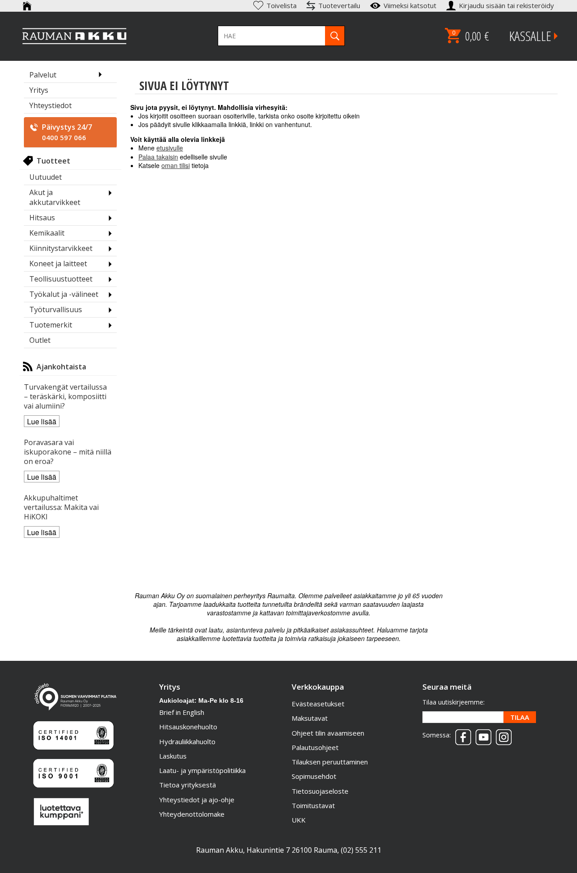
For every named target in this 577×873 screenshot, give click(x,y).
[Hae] (334, 35)
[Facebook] (461, 734)
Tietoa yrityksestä (187, 784)
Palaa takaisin (158, 156)
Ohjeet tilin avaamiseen (328, 732)
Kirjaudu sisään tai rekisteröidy (507, 5)
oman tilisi (175, 165)
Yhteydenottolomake (191, 813)
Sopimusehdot (314, 776)
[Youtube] (481, 734)
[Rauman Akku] (75, 36)
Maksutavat (310, 718)
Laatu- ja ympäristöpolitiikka (202, 770)
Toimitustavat (313, 805)
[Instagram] (501, 734)
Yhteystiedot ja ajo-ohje (196, 799)
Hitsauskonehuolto (188, 726)
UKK (299, 819)
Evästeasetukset (318, 703)
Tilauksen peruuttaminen (330, 761)
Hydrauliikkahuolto (187, 741)
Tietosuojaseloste (320, 791)
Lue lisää (41, 421)
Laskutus (173, 755)
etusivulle (169, 147)
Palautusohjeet (315, 747)
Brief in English (181, 712)
